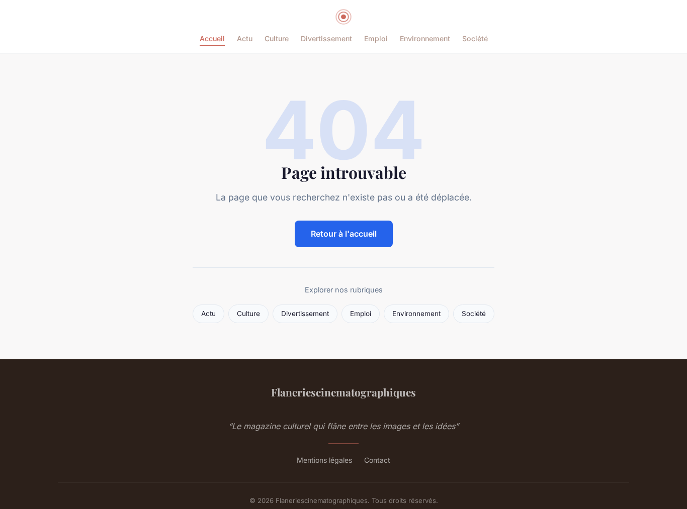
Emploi (376, 38)
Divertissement (326, 38)
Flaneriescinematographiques (343, 392)
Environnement (425, 38)
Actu (244, 38)
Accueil (212, 38)
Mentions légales (324, 460)
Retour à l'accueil (344, 234)
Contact (377, 460)
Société (475, 38)
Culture (277, 38)
